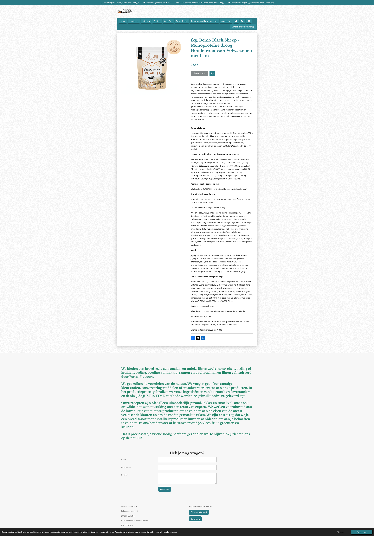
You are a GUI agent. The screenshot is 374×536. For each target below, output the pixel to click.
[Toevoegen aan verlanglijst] (212, 74)
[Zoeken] (242, 21)
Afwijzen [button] (340, 532)
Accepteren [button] (361, 532)
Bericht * (125, 475)
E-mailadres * (127, 467)
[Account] (236, 21)
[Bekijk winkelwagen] (249, 21)
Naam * (124, 459)
